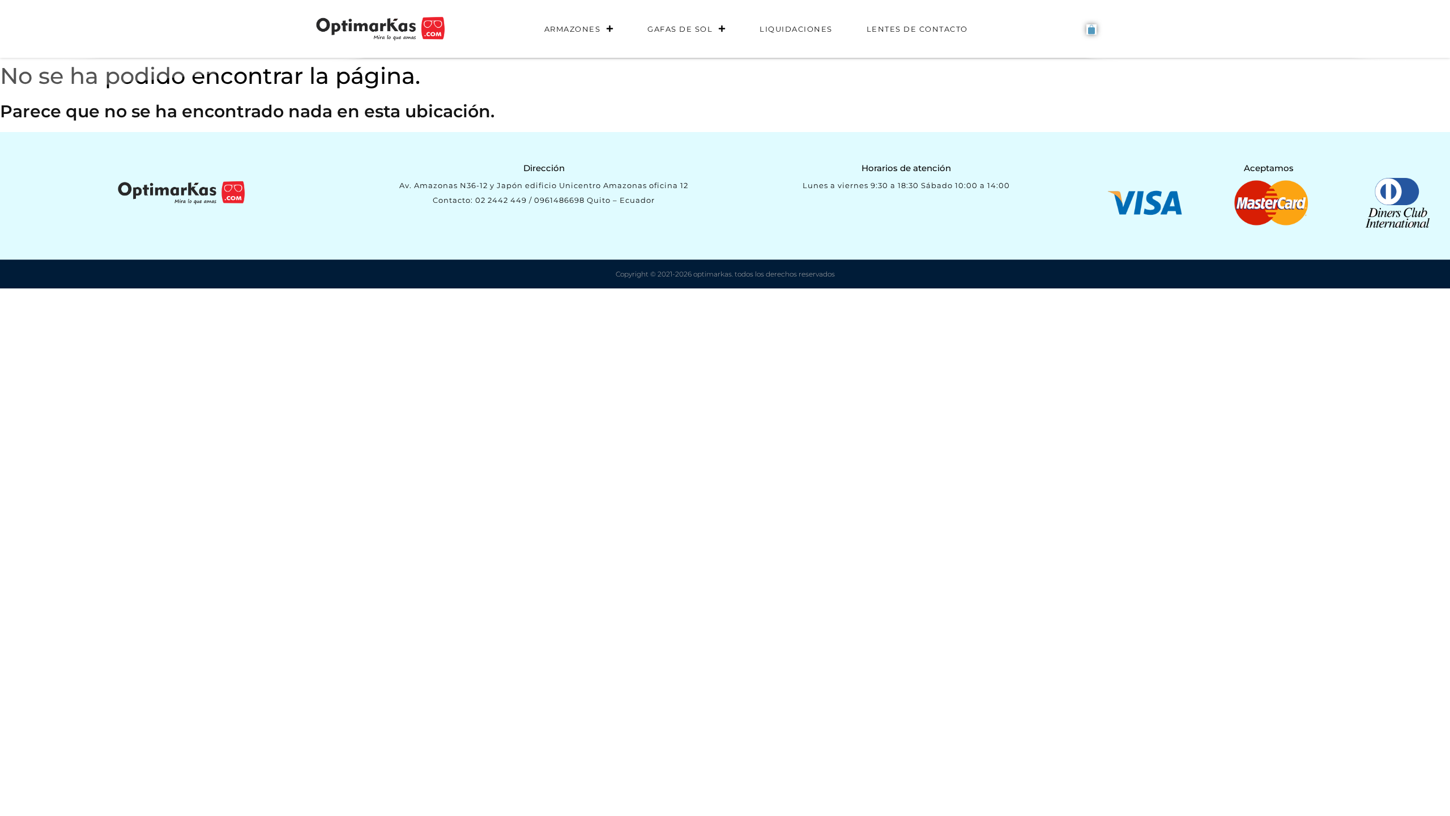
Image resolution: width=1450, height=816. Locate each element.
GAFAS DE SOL (680, 28)
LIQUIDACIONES (796, 28)
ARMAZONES (572, 28)
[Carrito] (1091, 29)
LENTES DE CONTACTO (917, 28)
